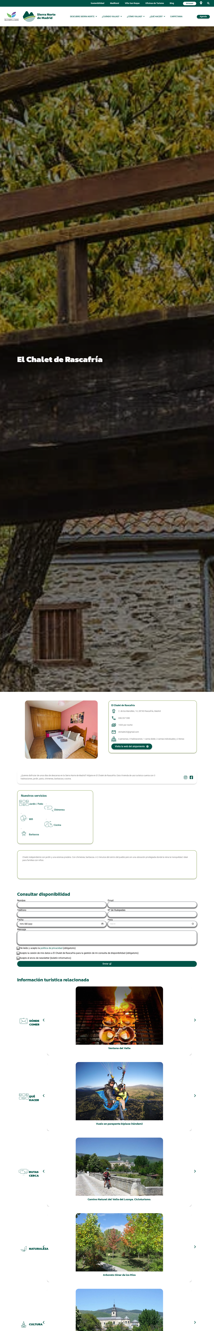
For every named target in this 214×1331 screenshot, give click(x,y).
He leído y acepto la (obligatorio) (48, 948)
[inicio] (39, 16)
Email (111, 900)
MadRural (114, 3)
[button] (208, 3)
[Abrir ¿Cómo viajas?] (144, 16)
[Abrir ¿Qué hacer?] (164, 16)
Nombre (21, 900)
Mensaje (21, 929)
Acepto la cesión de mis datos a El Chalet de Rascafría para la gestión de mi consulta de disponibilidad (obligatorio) (79, 953)
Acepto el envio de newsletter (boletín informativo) (45, 957)
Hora (110, 920)
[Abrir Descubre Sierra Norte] (96, 16)
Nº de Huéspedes (116, 910)
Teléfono (21, 910)
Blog (172, 3)
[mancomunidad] (11, 16)
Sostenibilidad (97, 3)
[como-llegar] (201, 3)
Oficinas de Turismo (154, 3)
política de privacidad (51, 948)
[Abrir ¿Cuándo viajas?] (121, 16)
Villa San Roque (132, 3)
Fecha (20, 920)
